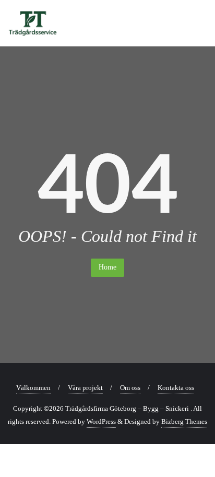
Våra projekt (85, 388)
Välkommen (33, 388)
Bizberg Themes (184, 421)
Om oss (130, 388)
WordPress (101, 421)
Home (107, 267)
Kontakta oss (176, 388)
